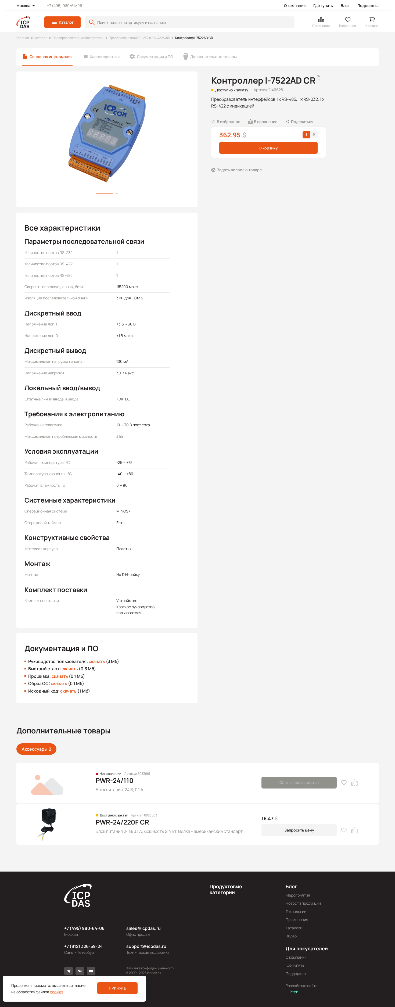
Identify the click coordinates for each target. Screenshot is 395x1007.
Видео (291, 935)
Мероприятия (298, 895)
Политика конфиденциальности (150, 968)
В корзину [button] (268, 147)
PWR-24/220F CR (122, 822)
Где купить (323, 5)
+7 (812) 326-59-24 (83, 946)
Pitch (293, 991)
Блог (345, 5)
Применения (297, 919)
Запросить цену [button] (299, 830)
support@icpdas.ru (146, 946)
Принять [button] (117, 988)
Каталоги (294, 927)
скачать (97, 661)
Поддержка (368, 5)
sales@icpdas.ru (143, 928)
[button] (62, 22)
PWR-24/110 (115, 780)
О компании (295, 5)
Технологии (296, 911)
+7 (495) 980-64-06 (64, 5)
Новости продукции (303, 903)
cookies (56, 991)
